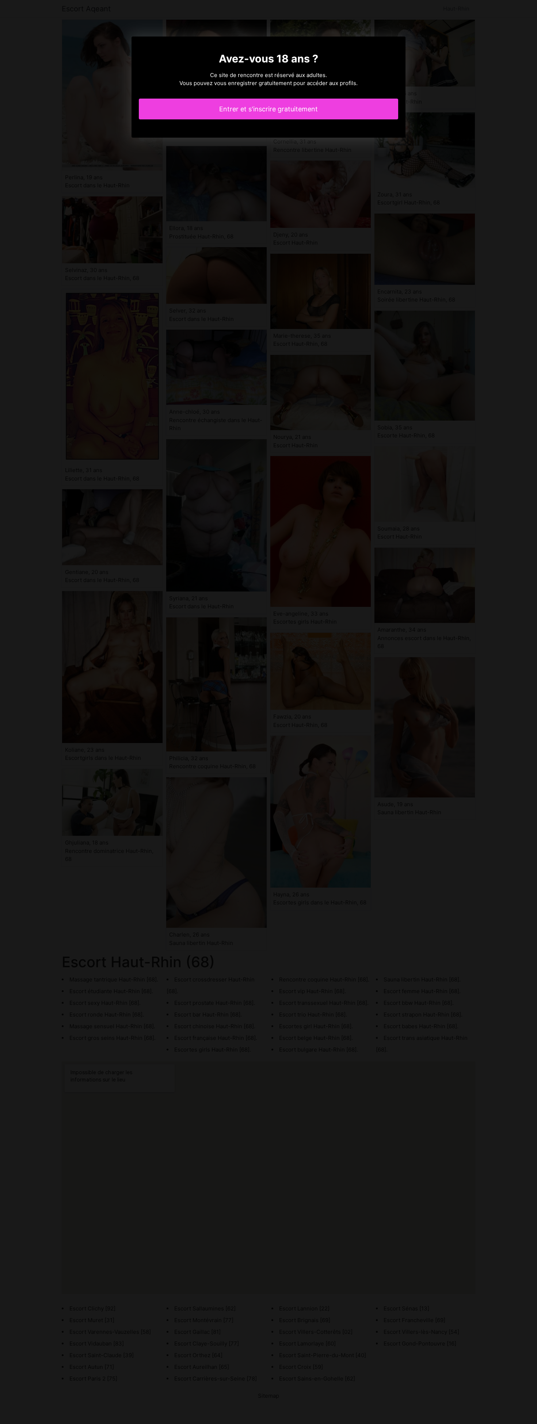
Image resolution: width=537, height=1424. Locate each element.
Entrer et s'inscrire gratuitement (268, 109)
